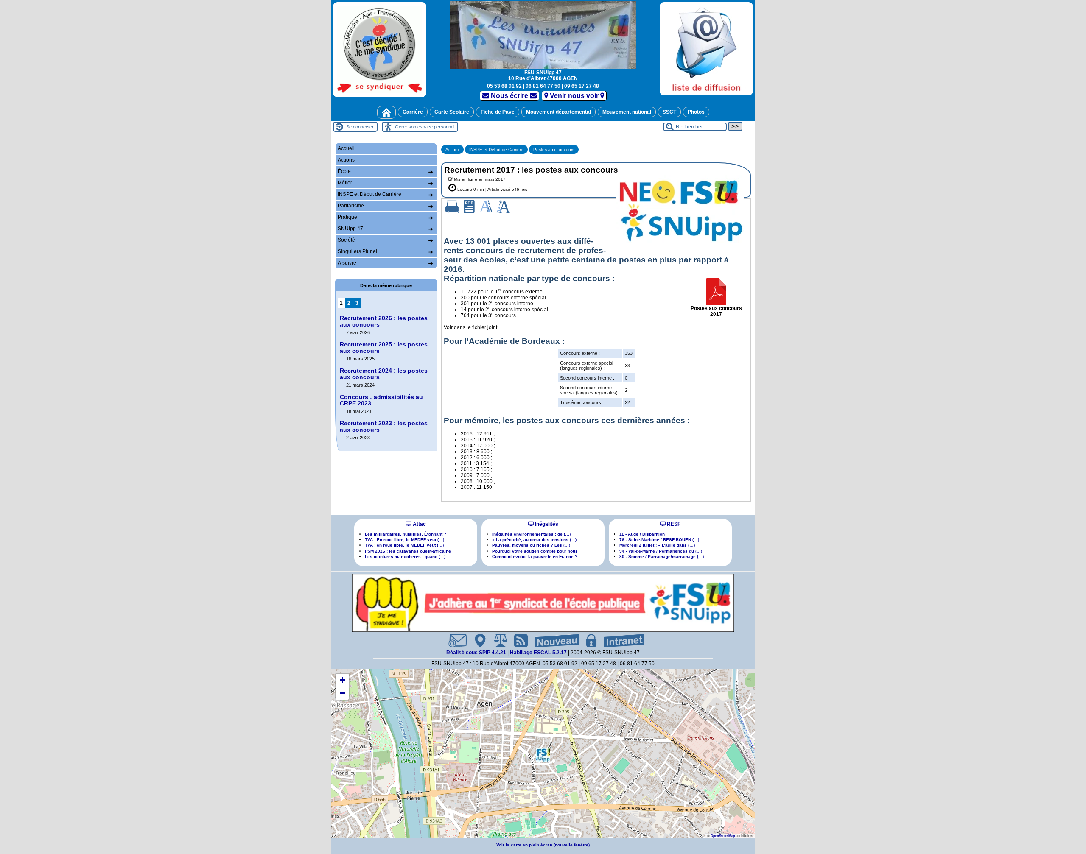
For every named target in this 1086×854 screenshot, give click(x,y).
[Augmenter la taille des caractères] (503, 206)
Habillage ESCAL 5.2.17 (538, 653)
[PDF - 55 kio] (716, 291)
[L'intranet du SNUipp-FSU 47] (620, 640)
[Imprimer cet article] (452, 206)
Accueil (452, 149)
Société (346, 240)
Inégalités (546, 524)
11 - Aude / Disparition (642, 534)
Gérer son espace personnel (424, 126)
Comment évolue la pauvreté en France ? (534, 556)
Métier (345, 183)
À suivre (347, 263)
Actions (346, 160)
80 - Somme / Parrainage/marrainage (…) (661, 556)
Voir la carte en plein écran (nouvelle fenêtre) (543, 845)
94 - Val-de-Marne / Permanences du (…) (660, 551)
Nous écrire (509, 95)
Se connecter (360, 126)
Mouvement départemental (558, 112)
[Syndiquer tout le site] (517, 640)
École (344, 171)
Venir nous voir (574, 95)
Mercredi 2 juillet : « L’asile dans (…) (657, 545)
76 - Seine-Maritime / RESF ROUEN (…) (659, 539)
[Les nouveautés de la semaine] (553, 640)
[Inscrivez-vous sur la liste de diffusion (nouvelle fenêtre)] (706, 48)
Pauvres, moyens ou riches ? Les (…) (531, 545)
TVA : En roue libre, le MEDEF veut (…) (404, 539)
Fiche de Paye (498, 112)
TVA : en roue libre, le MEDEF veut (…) (404, 545)
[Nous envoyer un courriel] (454, 640)
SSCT (669, 112)
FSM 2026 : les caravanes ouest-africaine (408, 551)
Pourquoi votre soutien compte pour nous (535, 551)
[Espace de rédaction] (588, 640)
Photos (696, 112)
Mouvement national (626, 112)
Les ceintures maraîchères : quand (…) (405, 556)
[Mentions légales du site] (497, 640)
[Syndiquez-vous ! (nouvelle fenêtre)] (379, 49)
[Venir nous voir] (477, 640)
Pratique (347, 217)
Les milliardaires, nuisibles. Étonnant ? (405, 534)
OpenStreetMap (723, 835)
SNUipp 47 (350, 229)
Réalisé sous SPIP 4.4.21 (476, 653)
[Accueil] (386, 112)
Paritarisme (351, 206)
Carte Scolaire (451, 112)
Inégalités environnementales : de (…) (531, 534)
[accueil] (543, 34)
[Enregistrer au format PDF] (469, 206)
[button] (543, 755)
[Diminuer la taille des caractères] (486, 206)
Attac (418, 524)
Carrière (413, 112)
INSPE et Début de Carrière (496, 149)
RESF (673, 524)
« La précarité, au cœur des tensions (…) (534, 539)
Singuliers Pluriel (357, 251)
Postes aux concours (553, 149)
